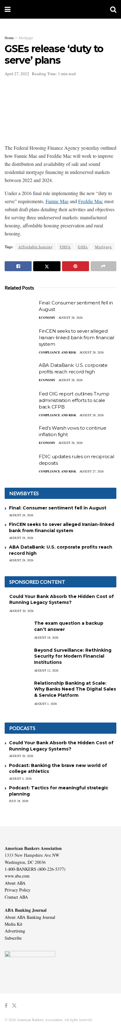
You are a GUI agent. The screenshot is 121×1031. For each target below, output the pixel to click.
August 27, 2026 (91, 471)
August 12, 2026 (46, 670)
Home (9, 37)
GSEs (83, 246)
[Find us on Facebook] (6, 1005)
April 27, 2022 (17, 73)
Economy (47, 317)
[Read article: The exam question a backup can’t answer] (17, 629)
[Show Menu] (8, 9)
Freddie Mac (90, 201)
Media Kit (13, 924)
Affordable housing (35, 246)
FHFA (65, 246)
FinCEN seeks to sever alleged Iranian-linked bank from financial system (76, 337)
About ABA (15, 883)
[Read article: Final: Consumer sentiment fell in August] (20, 310)
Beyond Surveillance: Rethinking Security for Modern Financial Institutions (72, 656)
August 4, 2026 (20, 778)
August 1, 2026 (45, 703)
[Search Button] (113, 9)
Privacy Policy (17, 890)
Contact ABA (16, 897)
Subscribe (13, 938)
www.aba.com (17, 876)
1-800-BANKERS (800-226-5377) (35, 869)
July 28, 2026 (18, 801)
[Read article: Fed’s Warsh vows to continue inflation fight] (20, 436)
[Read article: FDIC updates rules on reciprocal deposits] (20, 464)
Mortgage (26, 37)
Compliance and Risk (57, 352)
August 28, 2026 (70, 317)
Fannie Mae (57, 201)
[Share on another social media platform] (103, 266)
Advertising (15, 931)
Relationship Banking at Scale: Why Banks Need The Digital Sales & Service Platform (75, 689)
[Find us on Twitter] (14, 1005)
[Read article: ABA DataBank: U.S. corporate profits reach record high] (20, 373)
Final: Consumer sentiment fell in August (57, 508)
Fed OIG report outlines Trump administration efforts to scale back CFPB (74, 400)
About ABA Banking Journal (30, 917)
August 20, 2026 (21, 611)
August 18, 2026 (46, 637)
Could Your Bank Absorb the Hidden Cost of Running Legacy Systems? (61, 599)
